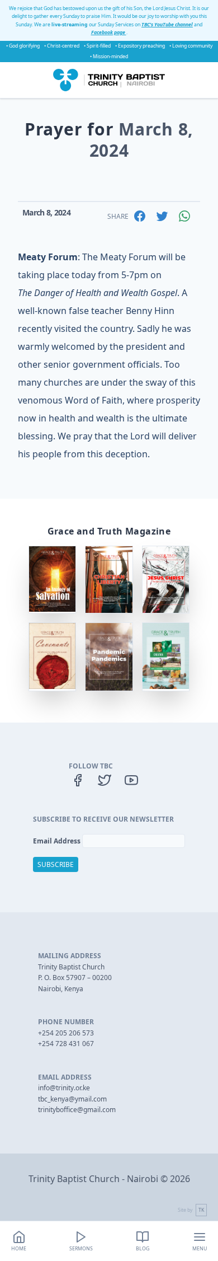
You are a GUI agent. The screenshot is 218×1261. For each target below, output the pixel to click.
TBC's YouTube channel (167, 24)
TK (201, 1210)
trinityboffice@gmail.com (77, 1109)
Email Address (57, 841)
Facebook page (108, 32)
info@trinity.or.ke (64, 1088)
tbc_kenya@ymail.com (72, 1099)
